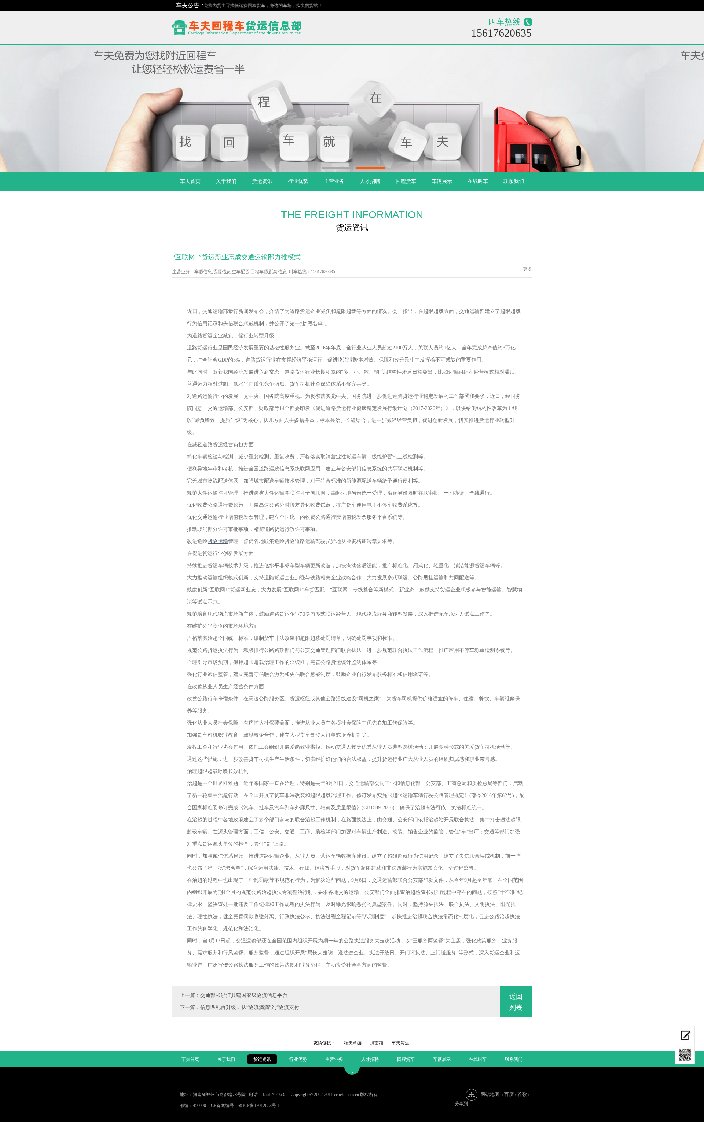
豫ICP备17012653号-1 (259, 1105)
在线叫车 (477, 181)
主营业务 (334, 181)
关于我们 (226, 181)
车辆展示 (442, 181)
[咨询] (685, 1035)
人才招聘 (370, 181)
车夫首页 (190, 181)
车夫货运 (400, 1042)
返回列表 (515, 1002)
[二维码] (685, 1054)
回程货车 (406, 181)
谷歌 (522, 1094)
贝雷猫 (376, 1042)
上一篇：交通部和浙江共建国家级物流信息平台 (233, 995)
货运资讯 (262, 181)
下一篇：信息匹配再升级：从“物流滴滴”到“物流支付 (239, 1007)
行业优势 (298, 181)
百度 (509, 1094)
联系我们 (513, 181)
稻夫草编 (353, 1042)
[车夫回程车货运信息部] (262, 25)
